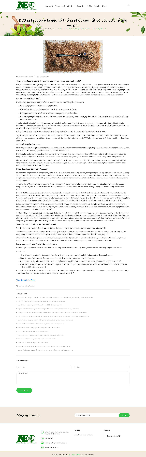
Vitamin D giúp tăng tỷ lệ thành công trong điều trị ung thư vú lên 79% (40, 335)
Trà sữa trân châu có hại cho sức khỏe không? (33, 331)
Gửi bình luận (24, 390)
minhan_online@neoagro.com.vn (55, 443)
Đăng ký (124, 415)
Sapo (92, 454)
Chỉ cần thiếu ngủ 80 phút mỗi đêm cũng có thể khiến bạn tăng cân (40, 305)
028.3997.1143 (49, 438)
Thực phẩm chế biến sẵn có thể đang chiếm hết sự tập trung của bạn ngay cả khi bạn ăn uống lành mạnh (52, 312)
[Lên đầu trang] (121, 452)
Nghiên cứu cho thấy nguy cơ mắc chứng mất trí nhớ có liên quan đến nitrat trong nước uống (48, 309)
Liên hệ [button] (77, 430)
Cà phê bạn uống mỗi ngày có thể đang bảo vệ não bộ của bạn (39, 327)
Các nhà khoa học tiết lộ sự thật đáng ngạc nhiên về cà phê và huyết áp (41, 301)
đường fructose (30, 286)
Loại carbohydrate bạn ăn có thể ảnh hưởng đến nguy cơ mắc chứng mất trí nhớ (44, 346)
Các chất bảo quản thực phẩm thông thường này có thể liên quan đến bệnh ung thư (45, 350)
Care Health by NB (113, 436)
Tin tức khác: (21, 294)
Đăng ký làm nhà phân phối (83, 435)
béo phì (21, 286)
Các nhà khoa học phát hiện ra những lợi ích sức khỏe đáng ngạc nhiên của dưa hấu (45, 320)
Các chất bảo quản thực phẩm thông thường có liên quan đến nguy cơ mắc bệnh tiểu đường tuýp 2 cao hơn (53, 316)
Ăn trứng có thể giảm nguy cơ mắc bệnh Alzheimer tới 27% (37, 339)
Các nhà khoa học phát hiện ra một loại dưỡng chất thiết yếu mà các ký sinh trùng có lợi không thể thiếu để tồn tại (55, 297)
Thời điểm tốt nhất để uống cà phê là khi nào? (33, 342)
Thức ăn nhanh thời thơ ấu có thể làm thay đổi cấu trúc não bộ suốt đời (41, 324)
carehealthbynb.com (51, 447)
